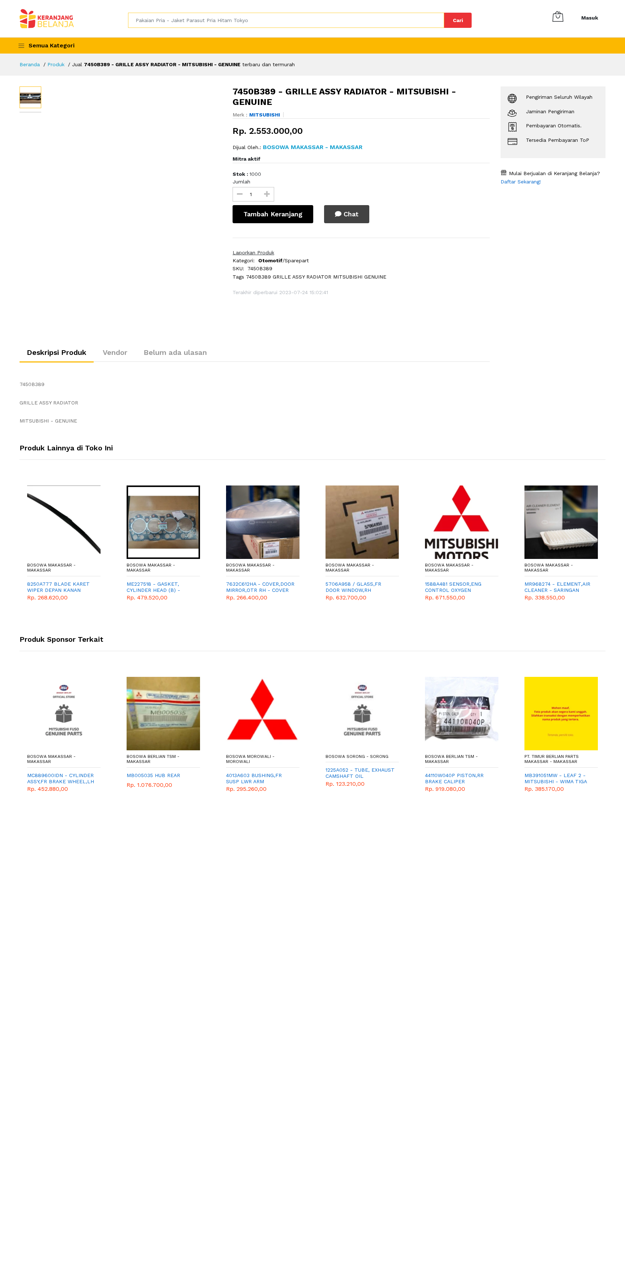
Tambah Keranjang (272, 214)
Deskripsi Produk (56, 352)
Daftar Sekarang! (521, 181)
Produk (55, 64)
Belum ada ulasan (175, 352)
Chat (349, 214)
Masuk (589, 18)
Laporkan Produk (253, 252)
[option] (133, 158)
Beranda (30, 64)
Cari (458, 20)
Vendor (115, 352)
